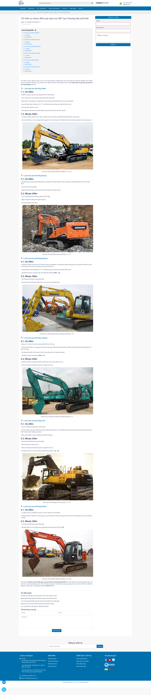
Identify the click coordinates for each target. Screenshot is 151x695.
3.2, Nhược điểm (27, 50)
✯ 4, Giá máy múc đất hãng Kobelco (31, 53)
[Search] (92, 3)
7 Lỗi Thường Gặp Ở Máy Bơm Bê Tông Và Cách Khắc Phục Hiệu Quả (40, 601)
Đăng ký (113, 44)
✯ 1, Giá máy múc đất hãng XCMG (31, 32)
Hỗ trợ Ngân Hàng (81, 663)
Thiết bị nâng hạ (52, 666)
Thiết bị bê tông (52, 658)
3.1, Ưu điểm (27, 48)
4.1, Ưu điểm (27, 55)
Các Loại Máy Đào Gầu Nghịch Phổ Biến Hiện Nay (34, 606)
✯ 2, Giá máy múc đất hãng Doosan (31, 39)
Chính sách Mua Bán (81, 658)
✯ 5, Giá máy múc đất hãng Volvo (31, 60)
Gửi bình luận (56, 630)
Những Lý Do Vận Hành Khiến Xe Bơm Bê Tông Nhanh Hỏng (37, 603)
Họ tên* (98, 21)
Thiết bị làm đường (53, 661)
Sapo (87, 682)
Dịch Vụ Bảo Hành (81, 666)
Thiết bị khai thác (52, 663)
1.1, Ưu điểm (27, 35)
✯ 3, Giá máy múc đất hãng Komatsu (32, 46)
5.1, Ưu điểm (27, 62)
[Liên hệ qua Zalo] (4, 682)
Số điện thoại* (100, 27)
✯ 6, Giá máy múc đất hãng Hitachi (31, 66)
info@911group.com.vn (31, 678)
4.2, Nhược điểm (27, 57)
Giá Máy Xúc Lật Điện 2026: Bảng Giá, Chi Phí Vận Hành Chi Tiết (39, 595)
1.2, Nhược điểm (27, 37)
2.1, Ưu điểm (27, 42)
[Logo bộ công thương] (118, 665)
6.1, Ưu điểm (27, 69)
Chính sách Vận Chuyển (82, 661)
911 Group (76, 682)
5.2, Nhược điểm (27, 64)
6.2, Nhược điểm (27, 71)
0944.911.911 (126, 4)
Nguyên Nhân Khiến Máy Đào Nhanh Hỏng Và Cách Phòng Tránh (39, 598)
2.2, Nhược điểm (27, 44)
